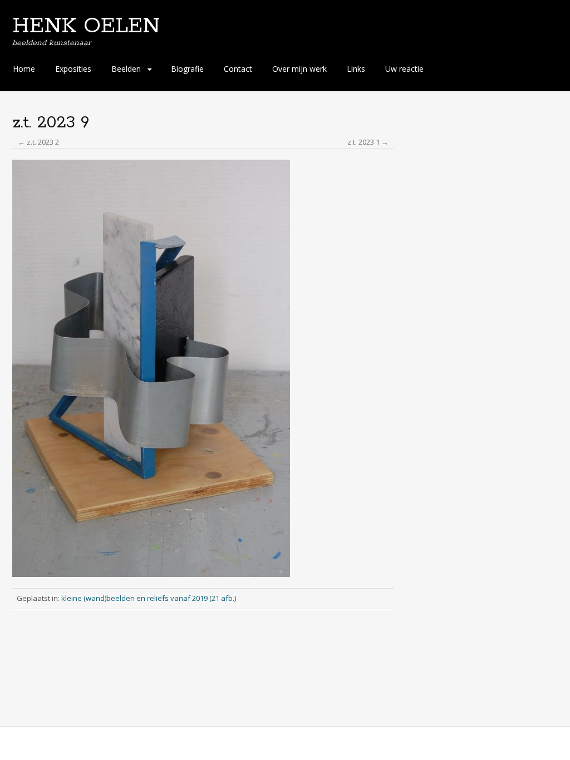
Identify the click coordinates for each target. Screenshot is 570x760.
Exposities (73, 68)
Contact (238, 68)
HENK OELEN (86, 26)
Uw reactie (404, 68)
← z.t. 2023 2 (38, 142)
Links (356, 68)
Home (24, 68)
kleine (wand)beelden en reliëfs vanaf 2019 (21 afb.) (148, 598)
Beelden (126, 68)
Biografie (187, 68)
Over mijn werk (299, 68)
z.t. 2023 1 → (368, 142)
